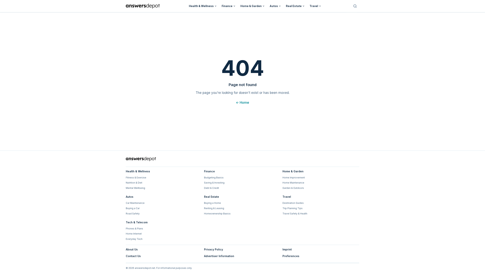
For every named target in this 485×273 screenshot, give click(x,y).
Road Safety (133, 213)
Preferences (290, 256)
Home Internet (134, 233)
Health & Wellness (201, 6)
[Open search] (355, 6)
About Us (132, 249)
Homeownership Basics (217, 213)
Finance (227, 6)
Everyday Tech (134, 239)
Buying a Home (212, 203)
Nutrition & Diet (134, 182)
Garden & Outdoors (293, 188)
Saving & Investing (214, 182)
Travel (314, 6)
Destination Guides (293, 203)
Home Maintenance (293, 182)
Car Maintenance (135, 203)
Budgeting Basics (214, 177)
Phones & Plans (134, 228)
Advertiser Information (219, 256)
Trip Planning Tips (292, 208)
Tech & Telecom (137, 222)
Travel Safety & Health (294, 213)
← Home (242, 102)
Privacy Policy (213, 249)
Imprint (287, 249)
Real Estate (294, 6)
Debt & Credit (211, 188)
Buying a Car (133, 208)
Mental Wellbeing (135, 188)
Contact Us (133, 256)
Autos (274, 6)
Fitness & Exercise (136, 177)
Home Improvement (293, 177)
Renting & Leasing (214, 208)
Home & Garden (251, 6)
